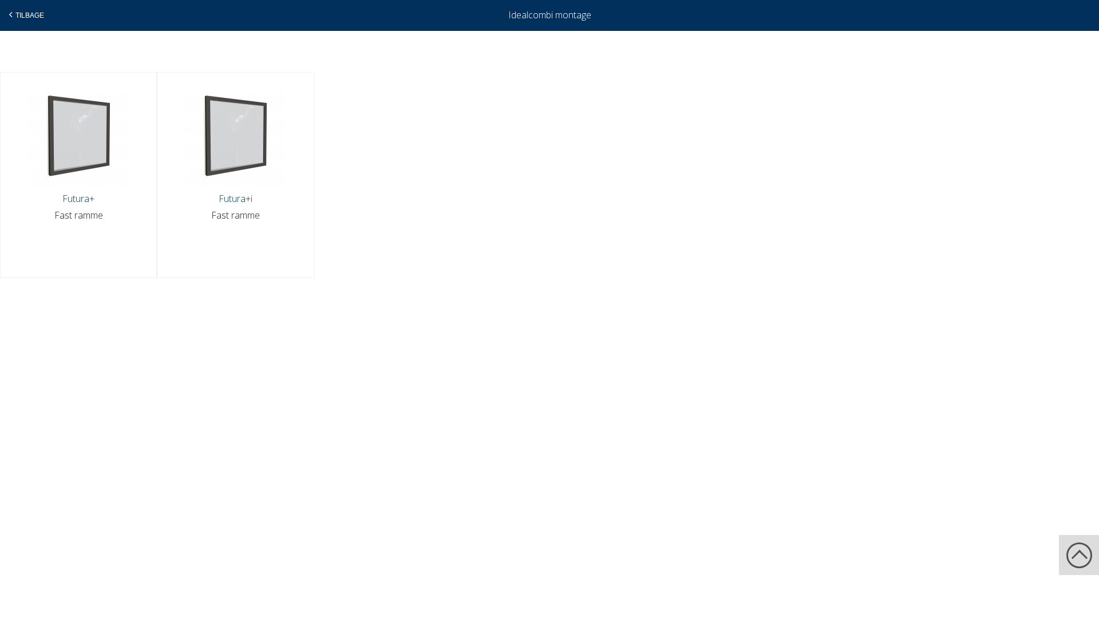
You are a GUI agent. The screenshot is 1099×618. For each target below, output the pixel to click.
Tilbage (29, 15)
